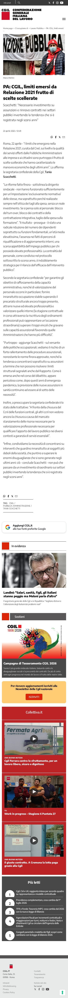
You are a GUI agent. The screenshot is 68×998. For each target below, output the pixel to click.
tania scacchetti (11, 508)
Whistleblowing (9, 986)
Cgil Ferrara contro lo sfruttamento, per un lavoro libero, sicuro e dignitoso (30, 762)
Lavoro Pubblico (37, 28)
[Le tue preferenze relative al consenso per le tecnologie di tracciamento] (62, 992)
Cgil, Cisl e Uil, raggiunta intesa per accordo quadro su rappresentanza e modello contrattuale (40, 892)
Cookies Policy (9, 992)
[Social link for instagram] (57, 3)
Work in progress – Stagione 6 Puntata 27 (30, 813)
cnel (11, 503)
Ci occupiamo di (21, 28)
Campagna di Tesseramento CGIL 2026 (30, 663)
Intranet (7, 3)
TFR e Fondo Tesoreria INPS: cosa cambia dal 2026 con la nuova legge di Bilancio (40, 910)
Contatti (37, 971)
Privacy (6, 989)
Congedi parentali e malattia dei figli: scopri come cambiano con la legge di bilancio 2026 (39, 933)
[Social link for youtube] (61, 3)
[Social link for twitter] (49, 3)
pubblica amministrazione (16, 506)
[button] (52, 137)
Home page (8, 28)
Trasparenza (39, 977)
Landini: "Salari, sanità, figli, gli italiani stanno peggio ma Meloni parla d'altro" (30, 594)
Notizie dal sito (40, 983)
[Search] (19, 3)
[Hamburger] (64, 19)
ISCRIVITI (34, 697)
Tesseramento (39, 974)
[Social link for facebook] (53, 3)
